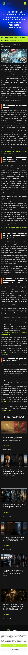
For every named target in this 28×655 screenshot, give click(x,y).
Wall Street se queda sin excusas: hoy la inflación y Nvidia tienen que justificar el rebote (14, 539)
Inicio (2, 37)
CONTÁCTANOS (6, 410)
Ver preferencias (14, 649)
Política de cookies (9, 652)
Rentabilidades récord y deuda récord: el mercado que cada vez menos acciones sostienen (14, 439)
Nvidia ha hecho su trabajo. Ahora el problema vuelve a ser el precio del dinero (14, 506)
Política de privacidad (17, 652)
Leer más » (6, 445)
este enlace (7, 352)
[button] (25, 3)
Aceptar (14, 645)
